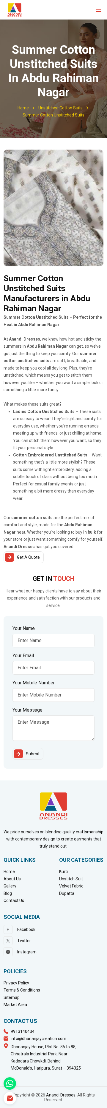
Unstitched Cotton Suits (60, 108)
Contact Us (14, 900)
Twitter (24, 940)
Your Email (23, 655)
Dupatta (66, 893)
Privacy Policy (16, 983)
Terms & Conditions (22, 990)
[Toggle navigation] (98, 9)
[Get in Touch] (10, 1098)
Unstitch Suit (71, 879)
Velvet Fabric (71, 886)
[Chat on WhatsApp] (10, 1083)
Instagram (27, 952)
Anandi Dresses (60, 1095)
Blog (8, 893)
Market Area (15, 1004)
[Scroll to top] (98, 1102)
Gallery (10, 886)
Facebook (26, 929)
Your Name (23, 628)
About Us (12, 879)
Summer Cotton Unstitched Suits (53, 115)
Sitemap (12, 997)
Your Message (27, 710)
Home (23, 108)
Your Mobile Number (33, 683)
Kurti (63, 871)
